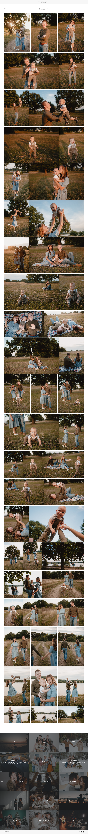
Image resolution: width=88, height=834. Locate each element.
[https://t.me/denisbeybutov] (83, 832)
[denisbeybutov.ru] (43, 2)
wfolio (8, 831)
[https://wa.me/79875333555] (79, 832)
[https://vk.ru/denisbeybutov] (81, 832)
